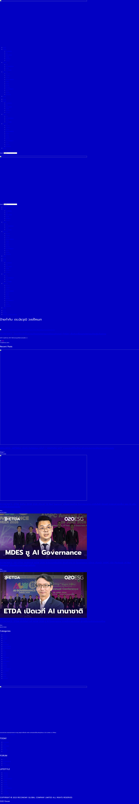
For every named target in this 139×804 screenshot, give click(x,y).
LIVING (7, 83)
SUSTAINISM (8, 70)
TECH (7, 91)
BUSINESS (8, 59)
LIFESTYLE (5, 72)
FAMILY (7, 81)
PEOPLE (8, 60)
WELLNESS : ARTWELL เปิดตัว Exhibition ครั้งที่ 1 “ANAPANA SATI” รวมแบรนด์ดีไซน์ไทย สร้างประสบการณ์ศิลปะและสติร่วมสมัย (57, 448)
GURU (7, 68)
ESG (7, 53)
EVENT (4, 96)
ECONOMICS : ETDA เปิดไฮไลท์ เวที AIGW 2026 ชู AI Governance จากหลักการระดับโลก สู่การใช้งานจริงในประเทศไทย (52, 621)
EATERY (7, 77)
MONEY (7, 85)
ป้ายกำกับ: (10, 314)
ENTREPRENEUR (9, 66)
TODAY (4, 49)
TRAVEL (7, 92)
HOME (4, 47)
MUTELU (8, 87)
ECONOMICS (9, 51)
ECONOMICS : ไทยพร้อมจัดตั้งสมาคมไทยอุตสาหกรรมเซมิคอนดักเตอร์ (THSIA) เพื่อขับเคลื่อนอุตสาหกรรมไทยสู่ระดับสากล (53, 333)
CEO (7, 64)
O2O (3, 341)
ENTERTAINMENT (10, 79)
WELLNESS (8, 94)
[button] (69, 151)
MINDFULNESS (6, 661)
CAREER (8, 76)
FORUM (5, 62)
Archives (5, 313)
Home (4, 311)
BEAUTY (8, 74)
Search (1, 153)
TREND (7, 57)
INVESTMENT (9, 55)
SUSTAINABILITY (10, 89)
